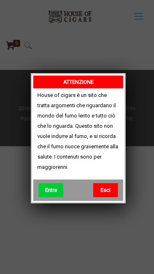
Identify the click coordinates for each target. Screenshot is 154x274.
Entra (51, 190)
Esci (105, 190)
